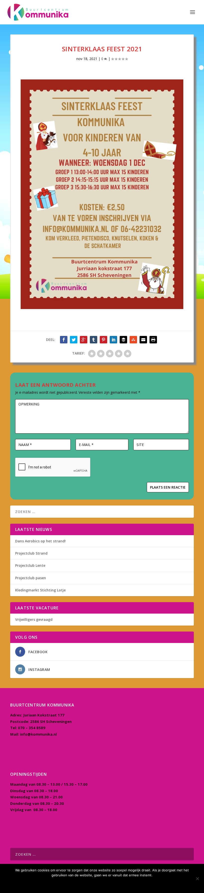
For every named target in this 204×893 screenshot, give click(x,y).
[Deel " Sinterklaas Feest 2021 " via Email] (143, 340)
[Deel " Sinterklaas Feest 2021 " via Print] (153, 340)
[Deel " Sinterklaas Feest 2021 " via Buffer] (123, 340)
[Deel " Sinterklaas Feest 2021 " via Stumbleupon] (133, 340)
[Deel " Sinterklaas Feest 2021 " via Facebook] (64, 340)
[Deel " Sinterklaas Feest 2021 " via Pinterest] (103, 340)
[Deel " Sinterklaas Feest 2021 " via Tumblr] (94, 340)
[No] (197, 878)
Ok (102, 884)
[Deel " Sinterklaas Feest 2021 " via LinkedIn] (113, 340)
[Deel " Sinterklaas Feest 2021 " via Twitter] (74, 340)
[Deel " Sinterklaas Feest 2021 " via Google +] (84, 340)
